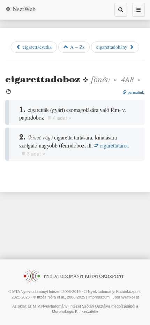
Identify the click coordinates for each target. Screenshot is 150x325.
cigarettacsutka (36, 47)
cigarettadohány (112, 47)
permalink (135, 92)
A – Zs (76, 47)
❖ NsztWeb (20, 9)
